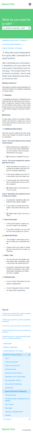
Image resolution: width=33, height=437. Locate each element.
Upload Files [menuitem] (9, 388)
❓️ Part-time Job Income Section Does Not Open (16, 326)
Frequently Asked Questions (11, 44)
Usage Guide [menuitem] (7, 343)
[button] (29, 347)
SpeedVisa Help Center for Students (14, 40)
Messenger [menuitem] (8, 408)
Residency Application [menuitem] (10, 347)
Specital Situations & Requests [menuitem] (16, 391)
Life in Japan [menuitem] (9, 404)
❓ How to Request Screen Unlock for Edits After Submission (16, 331)
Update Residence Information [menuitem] (13, 351)
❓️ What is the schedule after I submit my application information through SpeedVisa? (16, 314)
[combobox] (15, 28)
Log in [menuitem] (7, 358)
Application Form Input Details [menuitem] (15, 376)
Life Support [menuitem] (7, 419)
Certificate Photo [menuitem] (10, 369)
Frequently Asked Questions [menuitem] (12, 354)
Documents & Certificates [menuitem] (13, 384)
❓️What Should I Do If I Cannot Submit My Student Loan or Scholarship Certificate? (16, 337)
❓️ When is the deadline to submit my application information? (16, 320)
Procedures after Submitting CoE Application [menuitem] (17, 399)
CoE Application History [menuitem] (13, 380)
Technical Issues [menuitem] (10, 395)
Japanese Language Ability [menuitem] (14, 412)
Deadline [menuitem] (8, 415)
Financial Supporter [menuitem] (11, 362)
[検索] (29, 28)
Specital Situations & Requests (12, 48)
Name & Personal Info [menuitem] (12, 365)
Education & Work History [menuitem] (13, 373)
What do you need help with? (16, 22)
